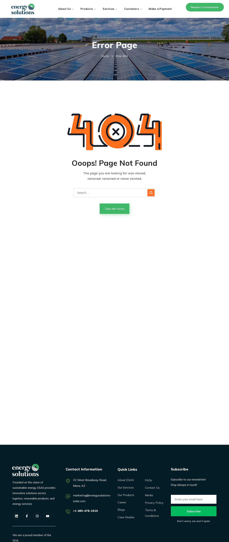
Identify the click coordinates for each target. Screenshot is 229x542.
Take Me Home (114, 208)
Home (105, 56)
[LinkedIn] (16, 516)
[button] (205, 7)
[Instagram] (37, 516)
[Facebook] (27, 516)
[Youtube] (47, 516)
